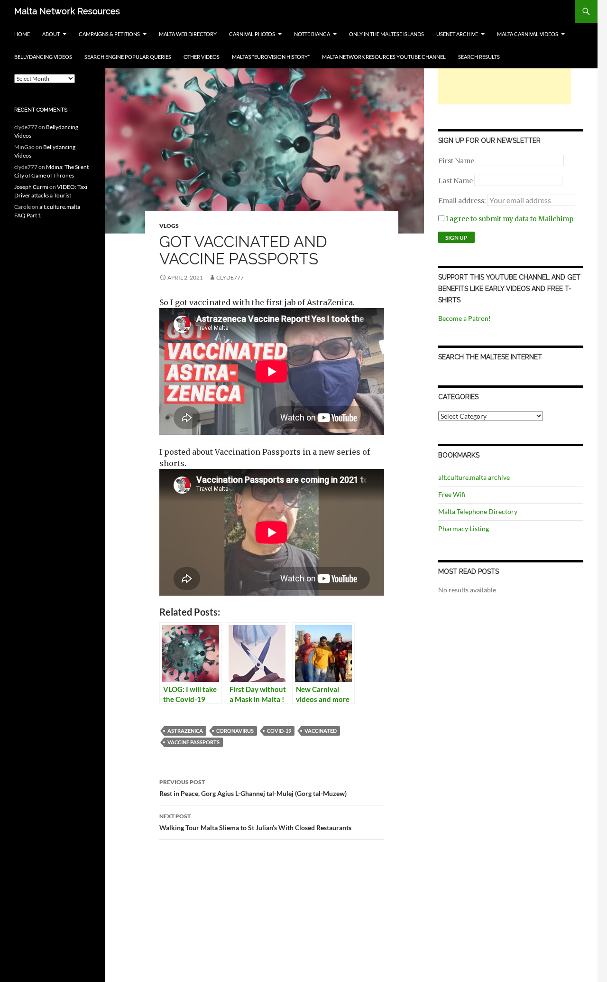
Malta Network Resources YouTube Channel (384, 57)
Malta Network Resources (67, 11)
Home (22, 34)
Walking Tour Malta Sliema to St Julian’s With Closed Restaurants (255, 822)
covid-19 (279, 731)
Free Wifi (451, 494)
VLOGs (169, 225)
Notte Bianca (312, 34)
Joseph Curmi (31, 186)
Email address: (462, 200)
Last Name (455, 181)
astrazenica (185, 731)
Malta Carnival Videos (527, 34)
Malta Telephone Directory (477, 511)
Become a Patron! (464, 318)
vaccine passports (193, 742)
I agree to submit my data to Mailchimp (508, 219)
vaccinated (320, 731)
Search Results (479, 57)
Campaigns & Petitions (109, 34)
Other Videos (202, 57)
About (51, 34)
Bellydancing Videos (43, 57)
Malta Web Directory (188, 34)
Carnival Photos (252, 34)
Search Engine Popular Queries (127, 57)
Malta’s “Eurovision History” (271, 57)
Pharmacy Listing (463, 528)
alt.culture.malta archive (474, 477)
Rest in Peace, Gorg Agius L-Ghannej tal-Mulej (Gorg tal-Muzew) (253, 787)
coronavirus (235, 731)
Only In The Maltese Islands (386, 34)
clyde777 (230, 277)
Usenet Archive (457, 34)
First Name (456, 161)
